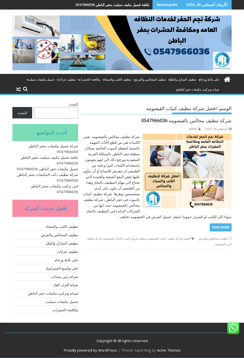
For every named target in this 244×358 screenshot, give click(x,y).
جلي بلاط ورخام (209, 79)
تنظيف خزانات (66, 79)
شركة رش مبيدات (64, 276)
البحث (73, 104)
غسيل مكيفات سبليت (41, 79)
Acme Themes (169, 350)
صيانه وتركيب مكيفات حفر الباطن (197, 89)
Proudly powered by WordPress (90, 350)
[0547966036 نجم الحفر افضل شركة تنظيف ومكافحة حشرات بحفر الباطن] (227, 79)
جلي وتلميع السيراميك (61, 268)
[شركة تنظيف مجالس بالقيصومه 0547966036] (187, 136)
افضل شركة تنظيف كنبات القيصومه (169, 238)
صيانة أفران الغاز (65, 284)
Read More (220, 227)
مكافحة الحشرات (89, 79)
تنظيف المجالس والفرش (150, 79)
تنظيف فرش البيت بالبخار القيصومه (125, 238)
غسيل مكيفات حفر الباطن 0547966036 (121, 4)
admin (193, 129)
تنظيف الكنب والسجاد (117, 79)
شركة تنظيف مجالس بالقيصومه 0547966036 (186, 120)
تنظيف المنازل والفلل (182, 79)
